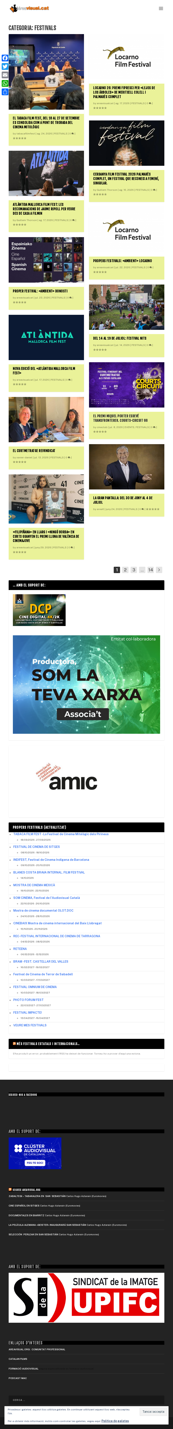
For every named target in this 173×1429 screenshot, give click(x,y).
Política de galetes (115, 1421)
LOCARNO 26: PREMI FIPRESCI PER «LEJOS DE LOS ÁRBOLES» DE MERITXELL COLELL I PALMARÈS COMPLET (124, 92)
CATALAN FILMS (18, 1359)
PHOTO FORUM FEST (28, 1000)
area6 (100, 509)
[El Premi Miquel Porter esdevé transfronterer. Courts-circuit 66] (126, 385)
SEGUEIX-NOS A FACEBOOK (23, 1094)
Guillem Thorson (26, 220)
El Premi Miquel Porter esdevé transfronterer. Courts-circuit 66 (120, 418)
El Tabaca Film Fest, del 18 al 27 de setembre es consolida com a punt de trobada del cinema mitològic (46, 122)
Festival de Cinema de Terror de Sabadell (43, 974)
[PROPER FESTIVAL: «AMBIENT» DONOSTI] (46, 259)
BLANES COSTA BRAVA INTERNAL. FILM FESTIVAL (49, 872)
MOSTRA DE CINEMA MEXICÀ (34, 885)
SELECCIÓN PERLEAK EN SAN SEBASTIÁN (33, 1234)
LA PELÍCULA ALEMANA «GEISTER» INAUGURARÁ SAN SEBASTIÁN (47, 1225)
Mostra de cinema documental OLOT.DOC (43, 910)
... (142, 569)
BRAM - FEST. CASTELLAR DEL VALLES (40, 961)
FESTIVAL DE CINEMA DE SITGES (36, 847)
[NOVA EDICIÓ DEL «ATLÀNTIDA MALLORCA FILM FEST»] (46, 337)
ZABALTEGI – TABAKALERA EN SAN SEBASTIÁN (37, 1196)
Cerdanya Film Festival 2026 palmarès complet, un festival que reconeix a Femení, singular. (126, 178)
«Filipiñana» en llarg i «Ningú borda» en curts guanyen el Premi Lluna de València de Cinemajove (46, 536)
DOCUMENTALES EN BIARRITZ (26, 1215)
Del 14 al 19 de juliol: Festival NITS (120, 338)
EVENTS (129, 427)
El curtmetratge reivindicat (34, 451)
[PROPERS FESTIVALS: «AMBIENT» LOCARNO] (126, 229)
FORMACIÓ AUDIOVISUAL (23, 1368)
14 (150, 569)
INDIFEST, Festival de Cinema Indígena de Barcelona (51, 859)
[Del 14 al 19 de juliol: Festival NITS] (126, 307)
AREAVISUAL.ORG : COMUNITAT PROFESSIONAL (37, 1349)
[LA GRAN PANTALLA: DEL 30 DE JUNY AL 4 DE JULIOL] (126, 466)
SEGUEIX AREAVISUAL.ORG (27, 1190)
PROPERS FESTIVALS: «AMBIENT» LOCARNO (122, 261)
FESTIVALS (60, 133)
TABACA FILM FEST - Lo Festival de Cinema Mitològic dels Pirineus (61, 834)
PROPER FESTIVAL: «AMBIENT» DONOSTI (40, 291)
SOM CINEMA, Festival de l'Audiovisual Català (46, 898)
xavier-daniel (24, 457)
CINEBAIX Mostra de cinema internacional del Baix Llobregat (57, 923)
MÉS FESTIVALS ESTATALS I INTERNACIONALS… (48, 1044)
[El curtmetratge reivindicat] (46, 419)
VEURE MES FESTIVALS (30, 1025)
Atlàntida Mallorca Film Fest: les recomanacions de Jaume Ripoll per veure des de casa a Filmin (44, 209)
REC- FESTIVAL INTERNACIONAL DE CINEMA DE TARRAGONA (56, 936)
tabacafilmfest (25, 133)
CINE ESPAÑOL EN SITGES (24, 1205)
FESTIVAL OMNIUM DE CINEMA (35, 987)
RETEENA (20, 949)
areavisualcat (24, 297)
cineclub (102, 427)
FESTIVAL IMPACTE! (27, 1012)
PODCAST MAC (18, 1378)
